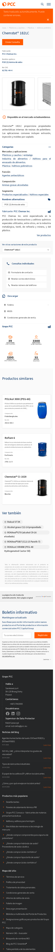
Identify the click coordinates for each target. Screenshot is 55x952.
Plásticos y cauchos (12, 155)
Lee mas (46, 659)
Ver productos (44, 235)
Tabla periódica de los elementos (20, 949)
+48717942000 (16, 704)
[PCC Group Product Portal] (8, 4)
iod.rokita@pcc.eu (8, 656)
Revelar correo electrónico (23, 278)
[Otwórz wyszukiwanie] (42, 4)
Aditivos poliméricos (22, 165)
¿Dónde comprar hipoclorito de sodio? (23, 857)
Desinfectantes (12, 802)
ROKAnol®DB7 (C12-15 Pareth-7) (23, 541)
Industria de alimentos (15, 158)
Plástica (6, 165)
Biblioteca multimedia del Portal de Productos (26, 914)
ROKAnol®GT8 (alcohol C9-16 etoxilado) (20, 532)
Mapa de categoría (14, 927)
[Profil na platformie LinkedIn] (13, 713)
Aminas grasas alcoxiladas (15, 185)
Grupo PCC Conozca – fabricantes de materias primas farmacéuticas (24, 814)
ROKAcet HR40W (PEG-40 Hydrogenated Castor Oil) (18, 547)
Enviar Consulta (12, 42)
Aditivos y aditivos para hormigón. (20, 821)
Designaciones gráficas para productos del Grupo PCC (25, 921)
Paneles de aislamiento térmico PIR (21, 807)
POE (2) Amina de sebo (12, 62)
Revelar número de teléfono (24, 285)
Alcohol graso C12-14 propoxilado (24, 527)
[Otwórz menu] (49, 4)
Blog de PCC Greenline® (16, 943)
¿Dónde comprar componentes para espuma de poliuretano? (25, 837)
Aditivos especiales (39, 194)
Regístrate (43, 635)
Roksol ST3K (13, 521)
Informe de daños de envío (18, 898)
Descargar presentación (16, 908)
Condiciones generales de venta (20, 892)
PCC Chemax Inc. (9, 54)
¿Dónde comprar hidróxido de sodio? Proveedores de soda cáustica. (20, 845)
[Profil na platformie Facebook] (7, 713)
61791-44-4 (7, 70)
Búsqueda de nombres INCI (18, 938)
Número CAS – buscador (16, 933)
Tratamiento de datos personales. (21, 887)
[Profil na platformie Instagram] (18, 713)
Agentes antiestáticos (13, 175)
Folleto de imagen (14, 903)
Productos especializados (15, 194)
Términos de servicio (15, 876)
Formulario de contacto (22, 272)
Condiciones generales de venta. (21, 317)
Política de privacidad (15, 882)
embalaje (28, 155)
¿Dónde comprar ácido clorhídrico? (21, 852)
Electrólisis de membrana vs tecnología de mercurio (22, 828)
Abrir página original (25, 598)
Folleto (10, 304)
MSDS (9, 311)
